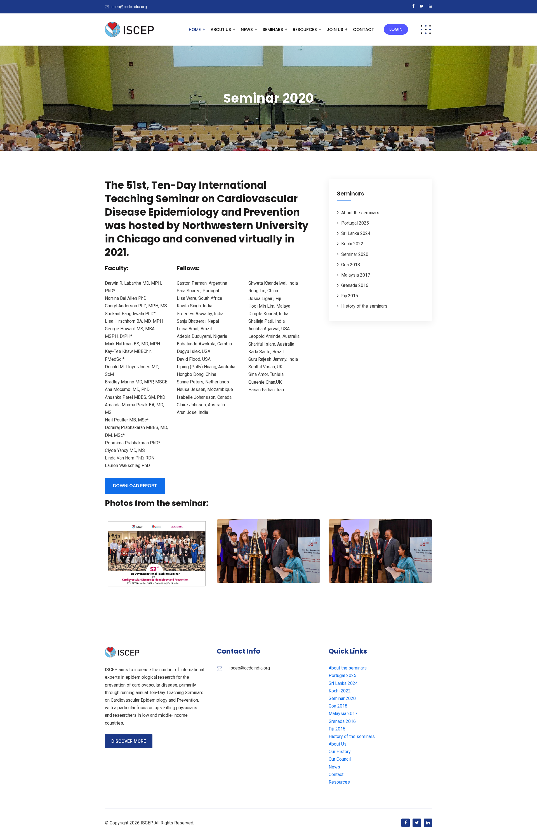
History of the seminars (364, 306)
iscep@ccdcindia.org (129, 6)
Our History (340, 751)
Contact (363, 29)
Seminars (273, 29)
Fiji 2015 (349, 295)
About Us (221, 29)
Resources (305, 29)
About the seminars (360, 212)
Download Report (135, 485)
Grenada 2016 (354, 285)
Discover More (128, 741)
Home (195, 29)
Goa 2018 (350, 264)
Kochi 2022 (352, 243)
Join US (335, 29)
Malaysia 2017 (355, 275)
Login (395, 29)
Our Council (340, 759)
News (247, 29)
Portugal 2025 (355, 223)
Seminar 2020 (354, 254)
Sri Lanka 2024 (355, 233)
